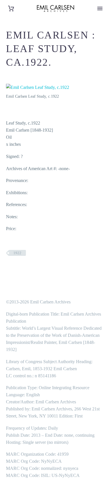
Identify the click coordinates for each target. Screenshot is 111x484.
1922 (17, 253)
